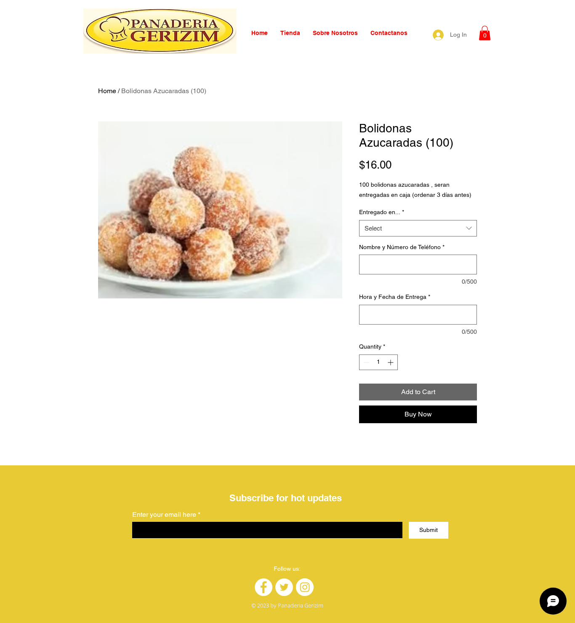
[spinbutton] (378, 362)
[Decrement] (365, 362)
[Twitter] (284, 587)
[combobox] (418, 228)
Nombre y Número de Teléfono (402, 247)
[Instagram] (305, 587)
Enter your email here (164, 514)
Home (107, 91)
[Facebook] (263, 587)
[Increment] (391, 362)
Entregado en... (381, 212)
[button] (485, 33)
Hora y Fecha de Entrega (394, 296)
